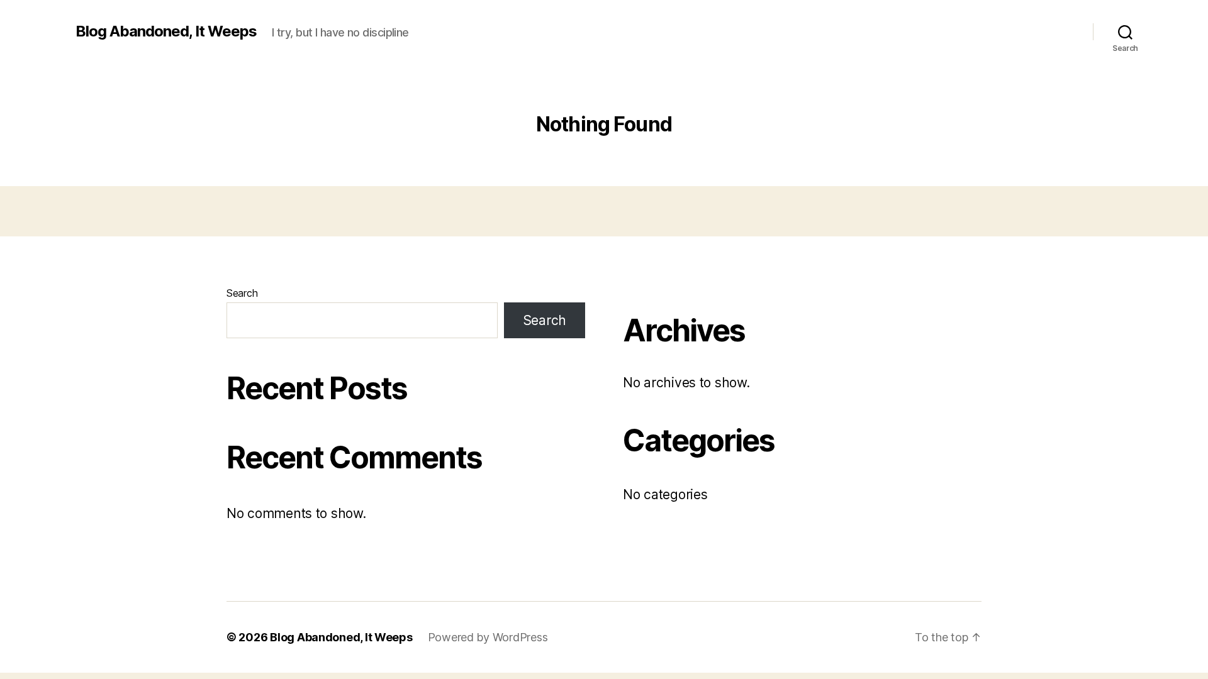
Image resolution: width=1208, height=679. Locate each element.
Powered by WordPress (488, 637)
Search (241, 293)
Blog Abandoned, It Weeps (166, 31)
